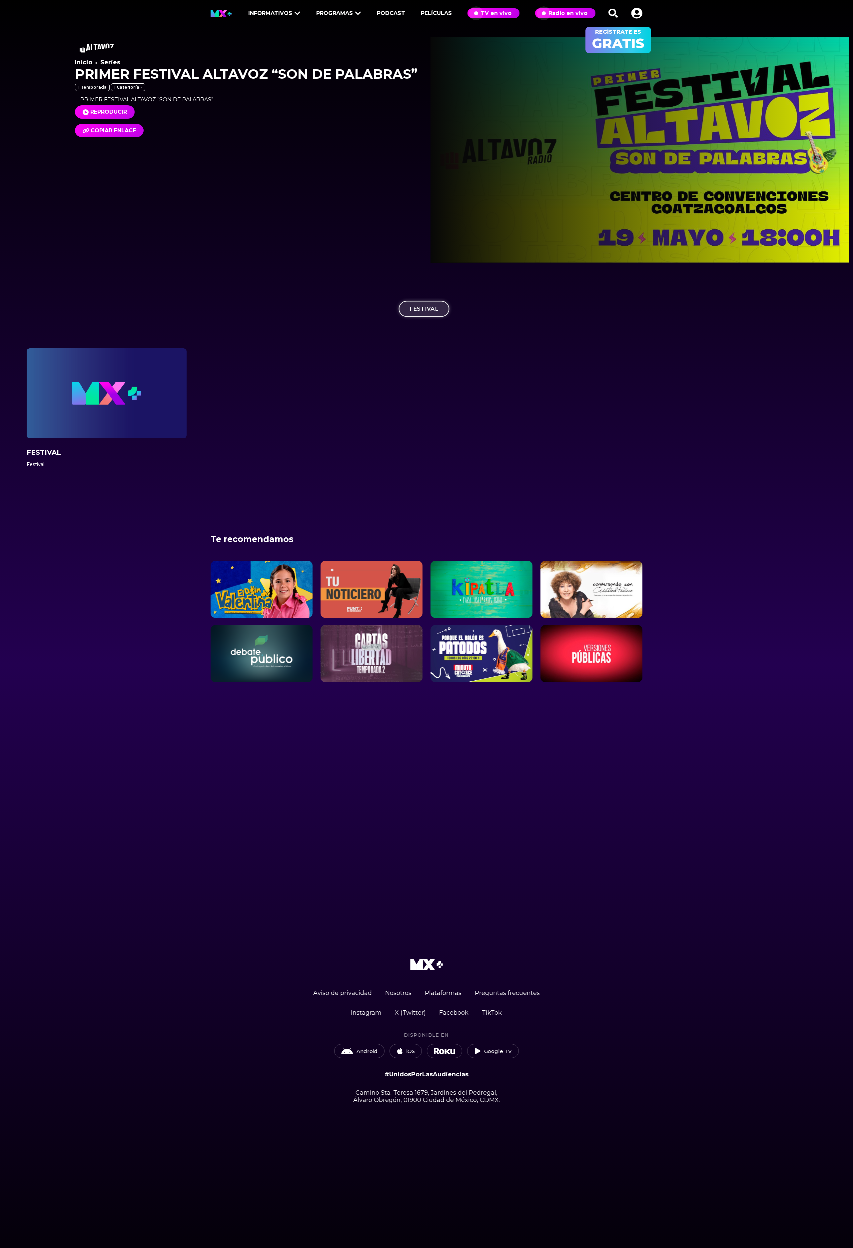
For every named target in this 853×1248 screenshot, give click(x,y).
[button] (636, 13)
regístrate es (618, 40)
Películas (436, 13)
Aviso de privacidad (342, 993)
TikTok (492, 1012)
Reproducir (108, 112)
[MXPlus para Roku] (444, 1051)
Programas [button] (334, 13)
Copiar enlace (113, 130)
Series (110, 62)
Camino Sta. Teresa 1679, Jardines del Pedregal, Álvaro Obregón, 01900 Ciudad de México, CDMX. (426, 1096)
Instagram (366, 1012)
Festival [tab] (424, 309)
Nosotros (398, 993)
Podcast (391, 13)
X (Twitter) (410, 1012)
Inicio (83, 62)
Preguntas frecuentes (507, 993)
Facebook (453, 1012)
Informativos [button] (270, 13)
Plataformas (443, 993)
